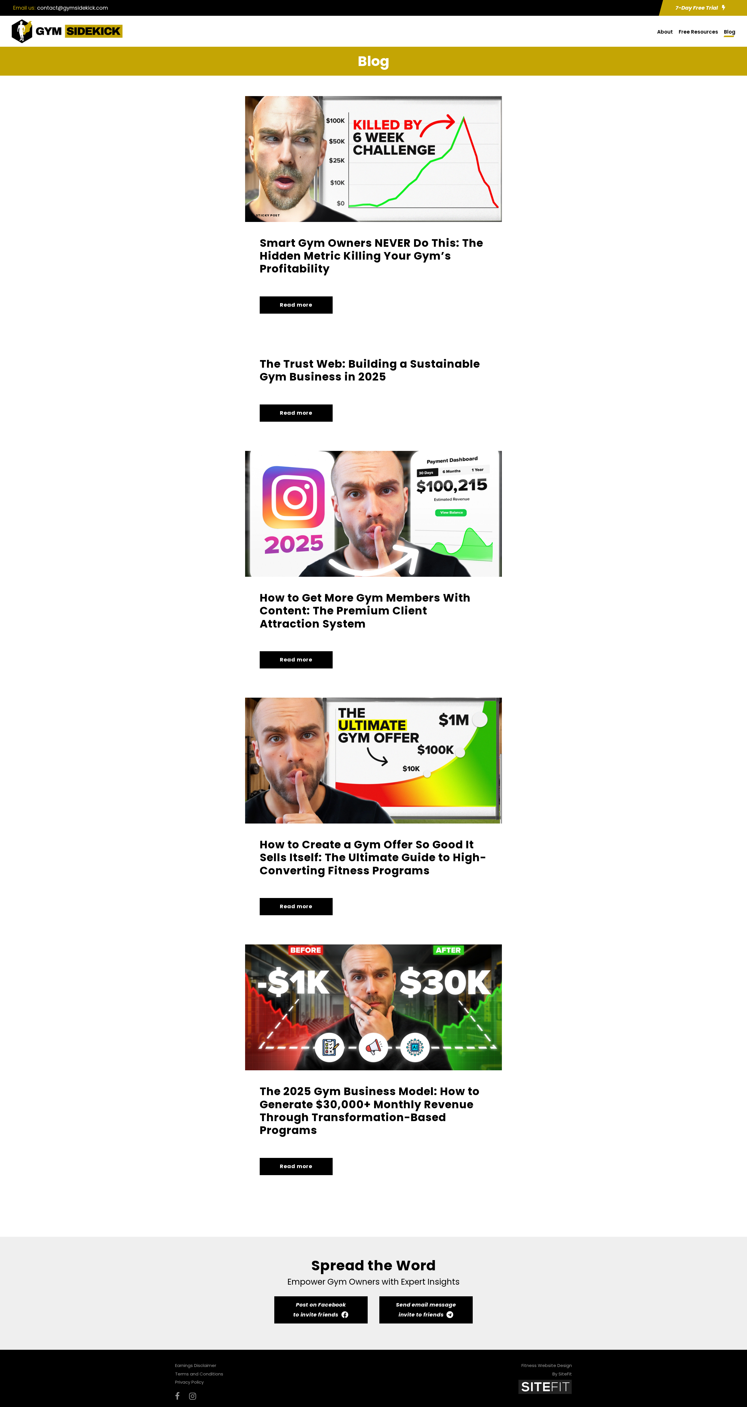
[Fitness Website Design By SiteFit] (545, 1387)
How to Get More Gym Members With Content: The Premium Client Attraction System (365, 610)
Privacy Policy (189, 1382)
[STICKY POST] (373, 158)
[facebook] (177, 1396)
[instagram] (192, 1396)
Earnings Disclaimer (195, 1365)
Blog (729, 31)
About (665, 31)
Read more (296, 304)
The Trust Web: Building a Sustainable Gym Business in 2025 (370, 370)
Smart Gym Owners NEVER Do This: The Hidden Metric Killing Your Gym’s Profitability (371, 256)
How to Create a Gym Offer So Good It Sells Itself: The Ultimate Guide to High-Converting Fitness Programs (373, 857)
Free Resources (698, 31)
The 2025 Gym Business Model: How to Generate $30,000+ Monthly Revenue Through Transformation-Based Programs (370, 1111)
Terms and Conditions (199, 1374)
